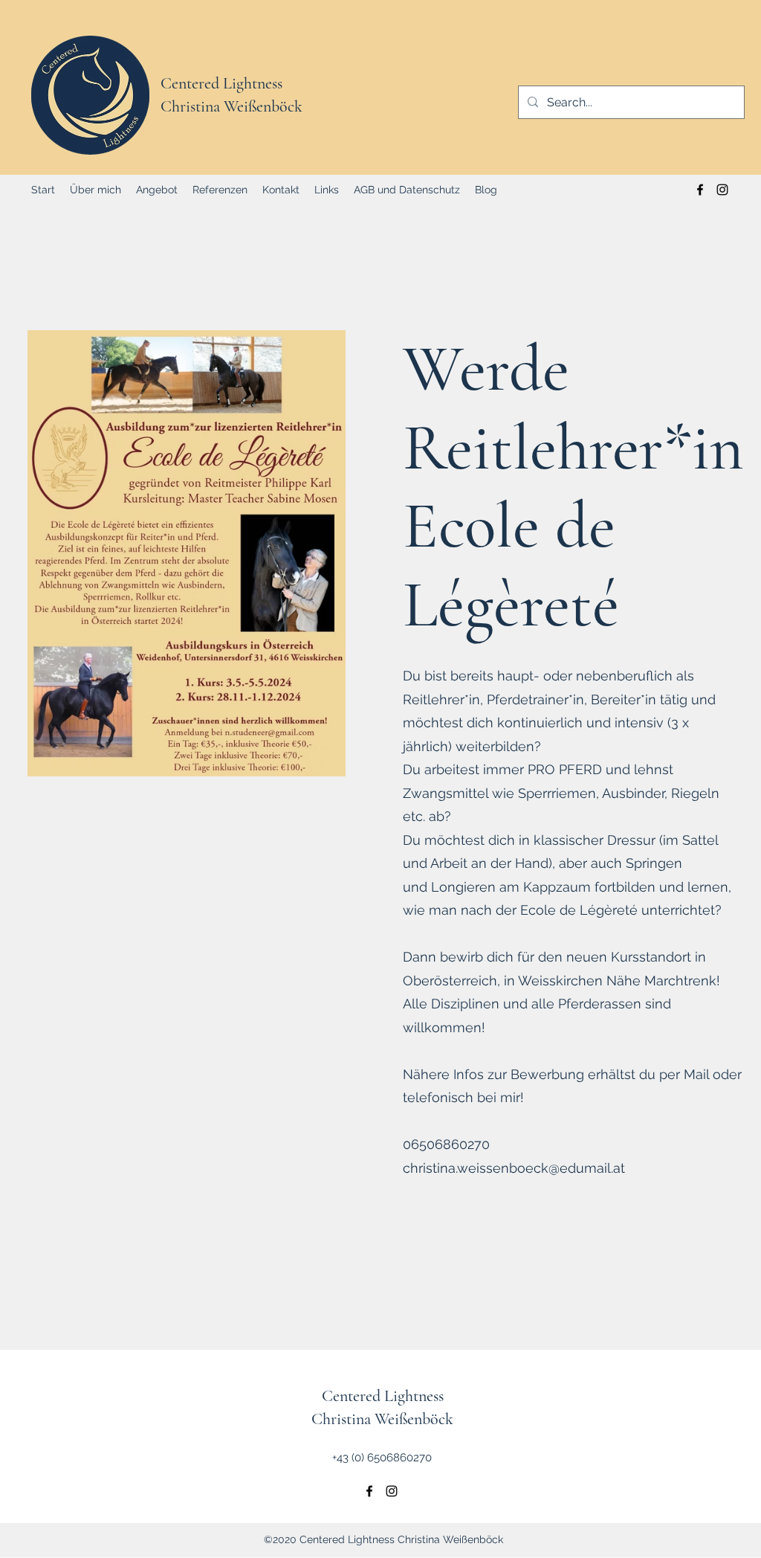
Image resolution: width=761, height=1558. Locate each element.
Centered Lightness (221, 83)
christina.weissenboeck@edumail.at (514, 1168)
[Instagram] (722, 189)
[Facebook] (700, 189)
